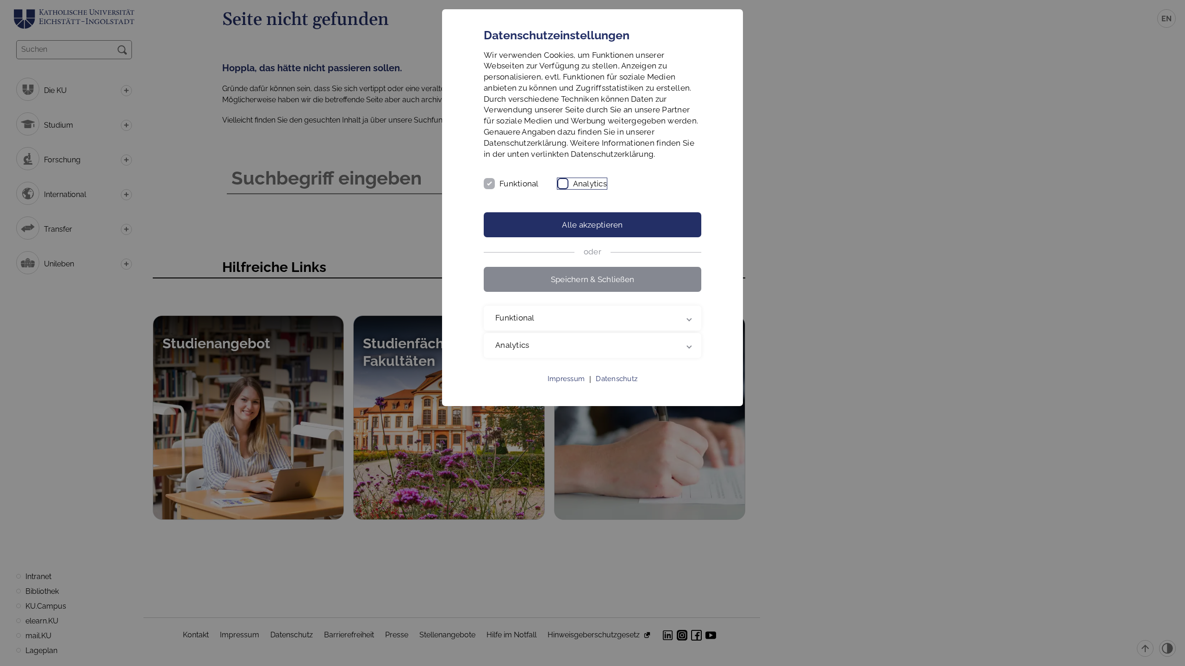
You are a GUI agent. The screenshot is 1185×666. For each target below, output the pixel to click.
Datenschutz (616, 379)
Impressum (566, 379)
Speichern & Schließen (592, 279)
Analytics (590, 183)
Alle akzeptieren (592, 224)
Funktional (519, 183)
